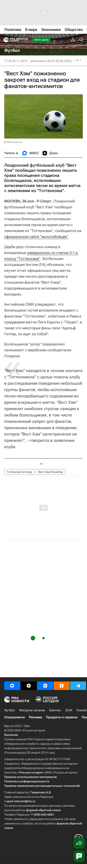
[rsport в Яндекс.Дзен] (29, 685)
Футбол (9, 710)
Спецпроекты (14, 717)
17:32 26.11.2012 (16, 61)
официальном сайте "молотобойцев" (36, 236)
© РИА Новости (13, 142)
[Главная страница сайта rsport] (25, 40)
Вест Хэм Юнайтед (50, 472)
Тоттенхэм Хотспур (19, 472)
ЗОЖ (68, 710)
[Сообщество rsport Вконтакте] (45, 685)
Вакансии (11, 734)
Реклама (35, 717)
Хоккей (81, 710)
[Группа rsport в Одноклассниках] (62, 685)
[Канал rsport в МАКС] (12, 685)
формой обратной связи (43, 810)
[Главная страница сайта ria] (5, 40)
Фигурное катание (32, 710)
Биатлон (55, 710)
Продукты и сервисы (61, 717)
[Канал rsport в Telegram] (78, 685)
